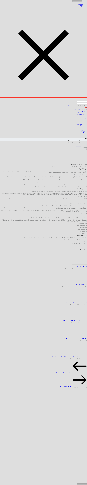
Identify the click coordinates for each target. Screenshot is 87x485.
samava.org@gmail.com (81, 115)
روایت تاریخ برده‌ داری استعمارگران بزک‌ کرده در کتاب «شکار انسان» (69, 356)
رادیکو (82, 126)
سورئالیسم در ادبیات (81, 266)
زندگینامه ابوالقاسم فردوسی (79, 284)
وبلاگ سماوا (83, 6)
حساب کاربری (80, 4)
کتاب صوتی (83, 111)
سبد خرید (81, 5)
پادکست (81, 125)
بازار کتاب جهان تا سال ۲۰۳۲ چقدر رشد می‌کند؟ (75, 320)
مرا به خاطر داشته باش (82, 105)
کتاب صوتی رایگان (80, 124)
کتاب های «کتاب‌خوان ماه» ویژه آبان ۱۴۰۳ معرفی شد (73, 338)
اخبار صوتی (81, 129)
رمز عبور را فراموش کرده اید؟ (73, 105)
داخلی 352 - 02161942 (81, 114)
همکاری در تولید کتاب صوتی (80, 112)
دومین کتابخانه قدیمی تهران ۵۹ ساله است (76, 302)
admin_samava (78, 146)
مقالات (82, 130)
